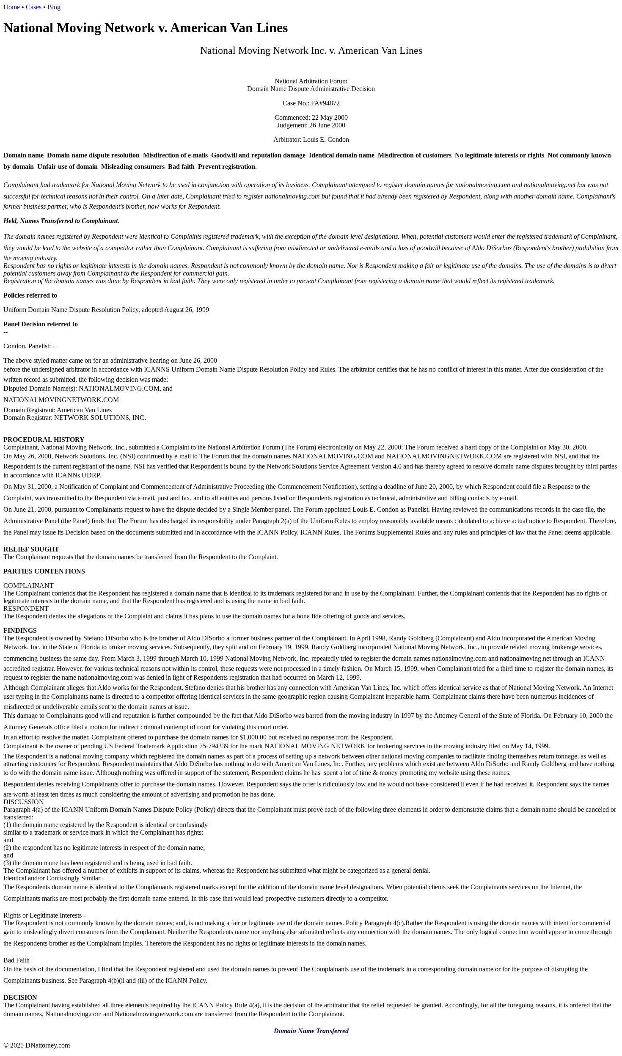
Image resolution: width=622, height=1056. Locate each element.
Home (11, 7)
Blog (54, 7)
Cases (33, 7)
